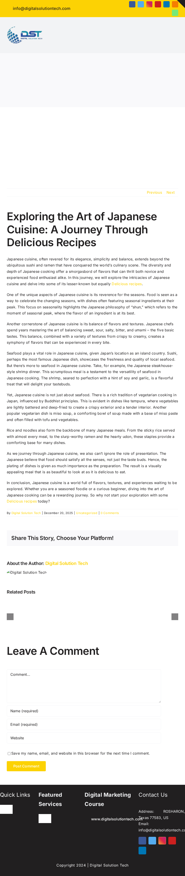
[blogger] (175, 4)
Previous (154, 192)
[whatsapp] (175, 13)
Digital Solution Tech (26, 513)
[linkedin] (166, 4)
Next (170, 192)
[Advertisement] (92, 141)
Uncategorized (86, 513)
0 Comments (110, 513)
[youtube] (158, 4)
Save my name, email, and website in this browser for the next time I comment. (80, 753)
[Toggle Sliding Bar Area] (181, 4)
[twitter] (141, 4)
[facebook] (132, 4)
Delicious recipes (127, 284)
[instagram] (149, 4)
